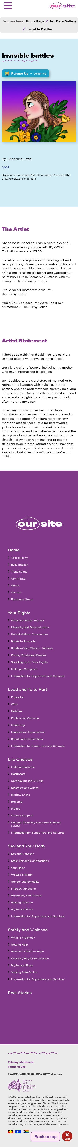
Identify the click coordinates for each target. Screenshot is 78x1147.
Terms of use (17, 1066)
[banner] (60, 5)
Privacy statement (21, 1062)
